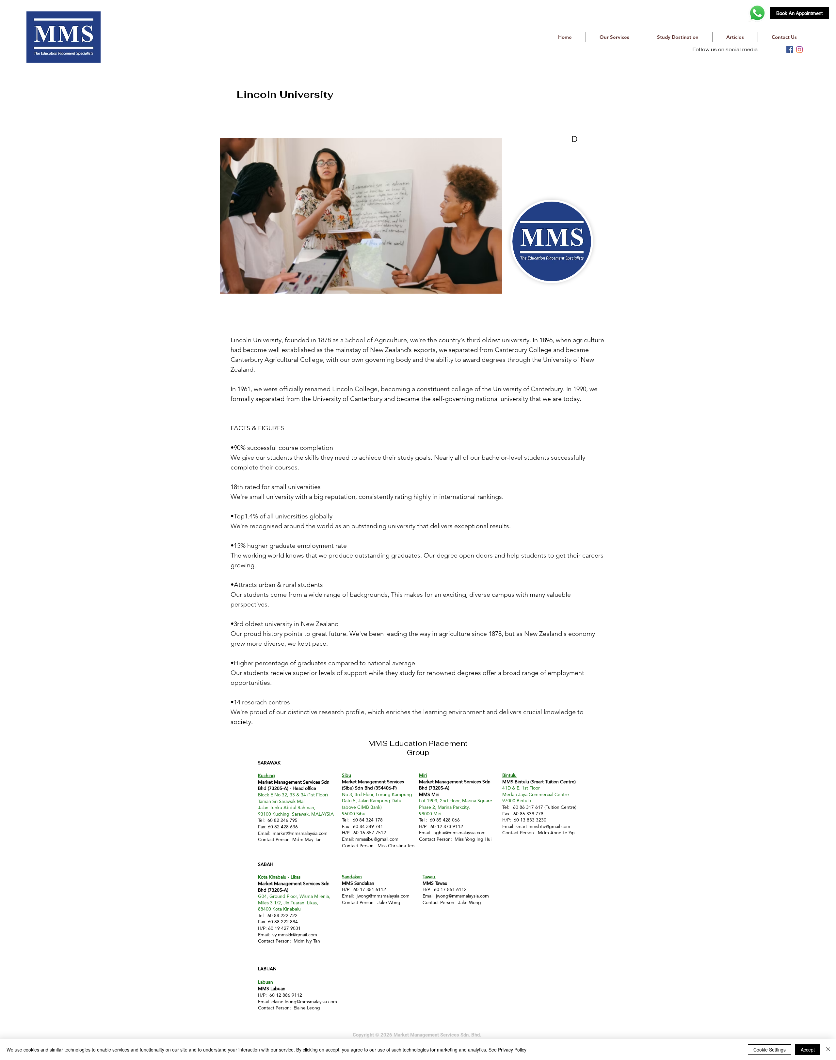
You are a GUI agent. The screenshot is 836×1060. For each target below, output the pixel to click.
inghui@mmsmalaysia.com (459, 832)
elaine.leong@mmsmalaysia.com (304, 1001)
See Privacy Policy (507, 1049)
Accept (808, 1049)
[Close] (828, 1049)
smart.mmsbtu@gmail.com (543, 826)
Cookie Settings (769, 1049)
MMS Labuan (271, 988)
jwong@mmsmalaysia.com (383, 896)
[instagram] (799, 49)
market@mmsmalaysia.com (300, 833)
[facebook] (789, 49)
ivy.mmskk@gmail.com (294, 934)
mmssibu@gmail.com (376, 839)
